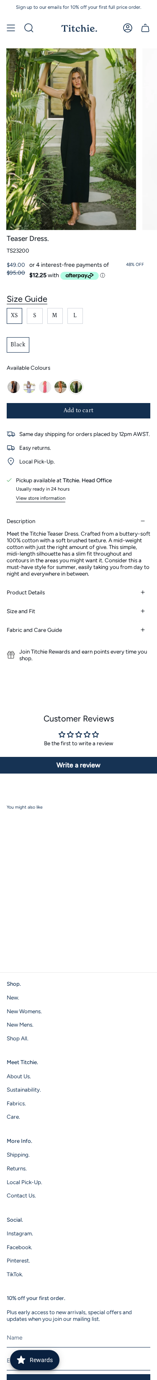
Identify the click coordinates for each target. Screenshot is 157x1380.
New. (13, 997)
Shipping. (18, 1154)
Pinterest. (18, 1260)
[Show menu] (11, 27)
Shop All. (17, 1038)
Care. (13, 1116)
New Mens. (20, 1024)
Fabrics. (16, 1103)
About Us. (19, 1076)
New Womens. (24, 1011)
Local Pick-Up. (24, 1182)
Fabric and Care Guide (34, 629)
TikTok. (15, 1274)
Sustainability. (24, 1089)
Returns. (17, 1168)
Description (21, 521)
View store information (40, 498)
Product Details (26, 592)
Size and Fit (21, 611)
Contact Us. (21, 1195)
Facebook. (19, 1247)
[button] (29, 27)
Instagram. (20, 1233)
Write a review (78, 765)
